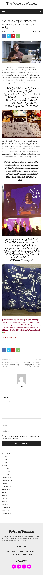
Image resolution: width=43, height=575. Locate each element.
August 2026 (6, 454)
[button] (40, 11)
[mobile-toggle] (3, 11)
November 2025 (7, 481)
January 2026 (6, 475)
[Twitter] (9, 36)
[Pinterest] (13, 36)
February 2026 (6, 472)
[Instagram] (19, 566)
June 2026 (5, 460)
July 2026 (5, 457)
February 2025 (6, 508)
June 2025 (5, 496)
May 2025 (5, 499)
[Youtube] (29, 566)
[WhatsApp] (18, 36)
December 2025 (7, 478)
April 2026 (5, 466)
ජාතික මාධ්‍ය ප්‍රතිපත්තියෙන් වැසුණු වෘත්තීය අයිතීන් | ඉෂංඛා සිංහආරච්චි (32, 365)
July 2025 (5, 493)
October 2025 (6, 484)
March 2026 (6, 469)
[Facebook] (4, 36)
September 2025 (7, 487)
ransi (5, 31)
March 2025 (6, 505)
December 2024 (7, 514)
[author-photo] (21, 384)
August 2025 (6, 490)
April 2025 (5, 502)
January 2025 (6, 511)
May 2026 (5, 463)
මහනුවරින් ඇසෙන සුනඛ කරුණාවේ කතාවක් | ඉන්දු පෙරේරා (10, 365)
